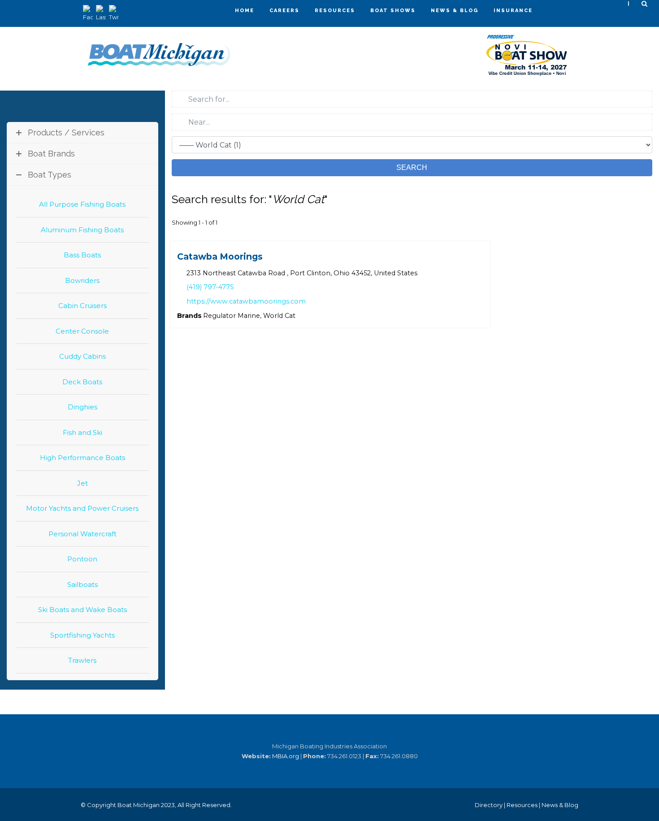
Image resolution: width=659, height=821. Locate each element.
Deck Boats (82, 382)
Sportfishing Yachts (82, 635)
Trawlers (82, 660)
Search (411, 167)
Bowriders (82, 280)
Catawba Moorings (220, 256)
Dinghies (82, 407)
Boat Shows (393, 10)
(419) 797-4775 (209, 287)
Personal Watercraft (82, 534)
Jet (82, 483)
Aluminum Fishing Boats (82, 230)
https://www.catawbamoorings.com (245, 301)
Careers (284, 10)
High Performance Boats (82, 457)
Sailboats (82, 584)
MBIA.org (285, 756)
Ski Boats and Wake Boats (82, 609)
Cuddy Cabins (82, 356)
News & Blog (454, 10)
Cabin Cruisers (82, 305)
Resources (335, 10)
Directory (489, 804)
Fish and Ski (82, 432)
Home (244, 10)
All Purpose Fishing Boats (82, 204)
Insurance (513, 10)
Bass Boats (82, 255)
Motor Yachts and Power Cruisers (82, 508)
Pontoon (82, 559)
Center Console (82, 331)
